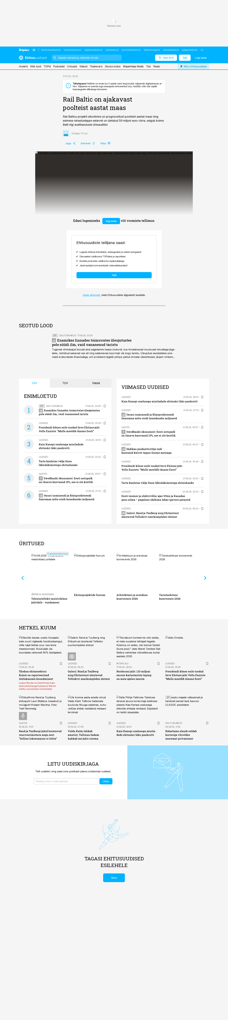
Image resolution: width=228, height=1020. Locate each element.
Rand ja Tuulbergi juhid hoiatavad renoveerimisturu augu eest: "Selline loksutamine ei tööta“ (40, 734)
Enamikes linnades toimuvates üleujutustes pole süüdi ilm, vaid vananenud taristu (92, 342)
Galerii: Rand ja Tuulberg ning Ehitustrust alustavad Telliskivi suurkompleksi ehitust (89, 675)
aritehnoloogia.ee (152, 50)
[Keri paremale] (205, 578)
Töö (148, 66)
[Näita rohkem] (202, 50)
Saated (43, 473)
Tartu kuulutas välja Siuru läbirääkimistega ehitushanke (157, 482)
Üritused (72, 66)
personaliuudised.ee (131, 50)
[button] (66, 781)
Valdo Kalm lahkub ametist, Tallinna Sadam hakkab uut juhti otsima (83, 734)
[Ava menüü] (34, 50)
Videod (83, 66)
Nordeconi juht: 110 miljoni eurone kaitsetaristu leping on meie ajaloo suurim (133, 675)
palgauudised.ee (189, 50)
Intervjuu (122, 663)
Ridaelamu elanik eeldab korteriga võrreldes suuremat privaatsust (181, 734)
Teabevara (96, 66)
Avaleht (23, 66)
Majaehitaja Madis (133, 66)
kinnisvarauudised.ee (51, 50)
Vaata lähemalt (91, 295)
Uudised (43, 423)
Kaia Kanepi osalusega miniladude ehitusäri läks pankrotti (159, 401)
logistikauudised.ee (93, 50)
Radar (156, 66)
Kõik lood (35, 66)
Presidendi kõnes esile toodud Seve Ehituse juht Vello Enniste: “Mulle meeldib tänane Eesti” (185, 675)
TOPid (47, 66)
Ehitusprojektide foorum (89, 595)
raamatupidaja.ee (171, 50)
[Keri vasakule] (22, 578)
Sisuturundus (113, 66)
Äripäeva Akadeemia (42, 594)
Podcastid (59, 66)
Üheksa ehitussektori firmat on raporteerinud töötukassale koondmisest (36, 675)
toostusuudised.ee (72, 50)
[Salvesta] (105, 406)
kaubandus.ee (112, 50)
